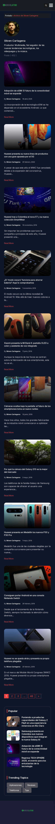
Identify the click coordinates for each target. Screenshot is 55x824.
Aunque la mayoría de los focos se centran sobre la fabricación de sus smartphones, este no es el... (26, 360)
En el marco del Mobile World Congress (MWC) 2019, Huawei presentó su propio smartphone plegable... (27, 675)
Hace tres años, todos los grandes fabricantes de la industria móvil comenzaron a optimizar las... (26, 423)
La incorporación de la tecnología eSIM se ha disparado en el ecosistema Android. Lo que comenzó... (26, 107)
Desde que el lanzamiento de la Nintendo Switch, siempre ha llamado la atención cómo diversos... (26, 612)
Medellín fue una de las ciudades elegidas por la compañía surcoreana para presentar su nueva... (27, 549)
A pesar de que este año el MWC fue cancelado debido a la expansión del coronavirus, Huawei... (27, 170)
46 (31, 696)
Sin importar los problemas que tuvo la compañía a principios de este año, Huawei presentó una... (25, 234)
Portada (8, 15)
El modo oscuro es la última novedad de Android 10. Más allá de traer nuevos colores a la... (27, 297)
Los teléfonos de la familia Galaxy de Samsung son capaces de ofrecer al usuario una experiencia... (26, 486)
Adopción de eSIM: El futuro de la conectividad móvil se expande (34, 749)
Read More (9, 117)
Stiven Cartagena (13, 99)
